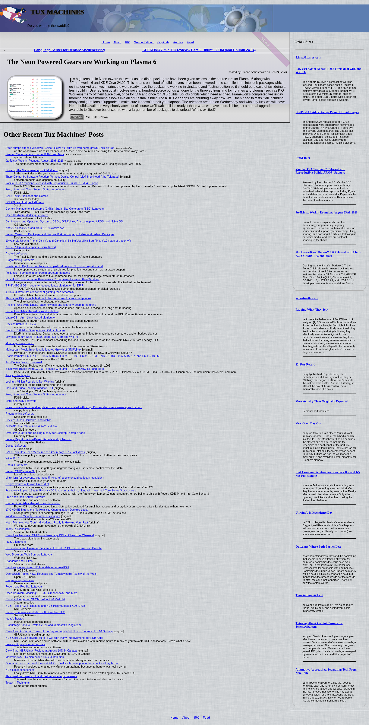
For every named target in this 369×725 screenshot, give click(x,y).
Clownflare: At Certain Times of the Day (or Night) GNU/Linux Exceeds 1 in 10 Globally (59, 631)
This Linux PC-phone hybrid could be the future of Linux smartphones (48, 298)
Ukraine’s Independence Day (314, 512)
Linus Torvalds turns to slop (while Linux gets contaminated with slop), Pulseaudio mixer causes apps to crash (74, 407)
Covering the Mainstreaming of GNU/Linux (32, 170)
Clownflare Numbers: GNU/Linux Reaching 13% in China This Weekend (50, 535)
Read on (76, 117)
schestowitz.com (307, 298)
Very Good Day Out (308, 423)
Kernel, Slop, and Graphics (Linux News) (31, 247)
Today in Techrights (18, 375)
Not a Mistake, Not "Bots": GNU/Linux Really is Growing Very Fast (47, 522)
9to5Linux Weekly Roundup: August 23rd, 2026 (326, 212)
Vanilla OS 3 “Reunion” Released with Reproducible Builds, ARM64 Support (320, 171)
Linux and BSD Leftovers (21, 400)
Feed (190, 42)
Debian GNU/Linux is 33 (20, 471)
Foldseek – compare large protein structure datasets (38, 272)
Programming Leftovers (20, 260)
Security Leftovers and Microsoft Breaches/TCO (35, 612)
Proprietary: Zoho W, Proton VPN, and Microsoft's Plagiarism (43, 625)
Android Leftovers (16, 253)
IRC (127, 42)
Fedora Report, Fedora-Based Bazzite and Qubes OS (39, 439)
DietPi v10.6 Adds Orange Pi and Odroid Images (327, 112)
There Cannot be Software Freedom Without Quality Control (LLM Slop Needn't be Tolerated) (62, 176)
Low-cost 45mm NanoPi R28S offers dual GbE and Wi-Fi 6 (42, 336)
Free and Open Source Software (25, 496)
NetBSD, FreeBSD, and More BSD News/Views (35, 227)
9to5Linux (303, 157)
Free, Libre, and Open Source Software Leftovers (36, 189)
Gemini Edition (144, 42)
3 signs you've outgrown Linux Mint (27, 484)
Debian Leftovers (16, 445)
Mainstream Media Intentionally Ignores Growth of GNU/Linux (43, 349)
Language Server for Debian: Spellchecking (69, 50)
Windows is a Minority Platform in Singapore (33, 516)
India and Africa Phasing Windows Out (29, 388)
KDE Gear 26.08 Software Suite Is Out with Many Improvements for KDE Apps (54, 637)
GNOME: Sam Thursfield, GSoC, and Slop (32, 426)
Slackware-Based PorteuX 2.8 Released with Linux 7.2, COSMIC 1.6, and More (328, 254)
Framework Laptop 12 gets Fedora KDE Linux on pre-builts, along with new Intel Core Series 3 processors (71, 490)
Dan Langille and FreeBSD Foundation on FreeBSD (37, 567)
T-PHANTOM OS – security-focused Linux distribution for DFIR (44, 285)
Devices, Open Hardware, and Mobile (28, 420)
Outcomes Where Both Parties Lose (318, 546)
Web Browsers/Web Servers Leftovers (29, 554)
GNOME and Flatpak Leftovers (25, 202)
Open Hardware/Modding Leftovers (27, 215)
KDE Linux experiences (20, 669)
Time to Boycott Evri (309, 595)
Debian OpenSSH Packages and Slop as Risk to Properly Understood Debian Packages (60, 234)
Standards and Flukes (19, 561)
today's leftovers (16, 541)
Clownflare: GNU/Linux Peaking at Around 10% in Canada (41, 650)
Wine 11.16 (12, 458)
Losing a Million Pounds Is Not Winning (30, 381)
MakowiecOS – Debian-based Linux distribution (35, 657)
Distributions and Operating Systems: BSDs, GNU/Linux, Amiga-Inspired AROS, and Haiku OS (64, 221)
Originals (163, 42)
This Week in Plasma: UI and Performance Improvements (41, 676)
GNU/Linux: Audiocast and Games (27, 195)
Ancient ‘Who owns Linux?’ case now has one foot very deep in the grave (51, 304)
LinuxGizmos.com (308, 57)
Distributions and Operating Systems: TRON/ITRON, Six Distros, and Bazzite (54, 548)
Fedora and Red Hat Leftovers (24, 586)
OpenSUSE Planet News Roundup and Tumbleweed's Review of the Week (51, 573)
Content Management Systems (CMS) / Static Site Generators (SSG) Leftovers (55, 208)
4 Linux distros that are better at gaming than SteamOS (40, 292)
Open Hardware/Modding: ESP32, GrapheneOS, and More (41, 593)
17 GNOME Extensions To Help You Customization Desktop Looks (47, 509)
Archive (178, 42)
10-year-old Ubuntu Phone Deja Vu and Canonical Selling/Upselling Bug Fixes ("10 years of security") (68, 240)
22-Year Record (305, 364)
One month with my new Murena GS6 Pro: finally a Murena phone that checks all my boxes (62, 663)
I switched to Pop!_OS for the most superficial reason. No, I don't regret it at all (54, 266)
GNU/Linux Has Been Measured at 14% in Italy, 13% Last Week (45, 452)
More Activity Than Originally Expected (322, 401)
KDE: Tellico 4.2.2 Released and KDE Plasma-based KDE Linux (45, 605)
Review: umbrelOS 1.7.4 (21, 324)
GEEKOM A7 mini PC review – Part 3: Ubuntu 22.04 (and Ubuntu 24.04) (199, 50)
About (117, 42)
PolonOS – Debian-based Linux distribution (32, 311)
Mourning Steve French (20, 343)
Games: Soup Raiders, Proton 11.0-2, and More (35, 154)
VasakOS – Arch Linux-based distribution (31, 317)
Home (106, 42)
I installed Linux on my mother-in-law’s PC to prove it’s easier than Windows (53, 279)
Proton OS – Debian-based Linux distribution (33, 503)
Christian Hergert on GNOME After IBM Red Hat (35, 599)
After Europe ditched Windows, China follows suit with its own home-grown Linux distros (60, 147)
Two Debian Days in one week (24, 362)
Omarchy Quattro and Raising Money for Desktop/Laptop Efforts (45, 432)
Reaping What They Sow (312, 309)
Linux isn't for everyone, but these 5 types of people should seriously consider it (55, 477)
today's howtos (15, 618)
